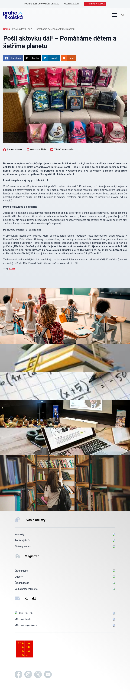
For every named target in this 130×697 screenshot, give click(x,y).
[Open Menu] (114, 14)
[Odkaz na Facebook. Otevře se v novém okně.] (18, 675)
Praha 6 (12, 268)
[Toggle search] (123, 15)
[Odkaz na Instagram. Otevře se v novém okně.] (28, 675)
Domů (6, 29)
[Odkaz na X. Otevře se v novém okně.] (38, 675)
